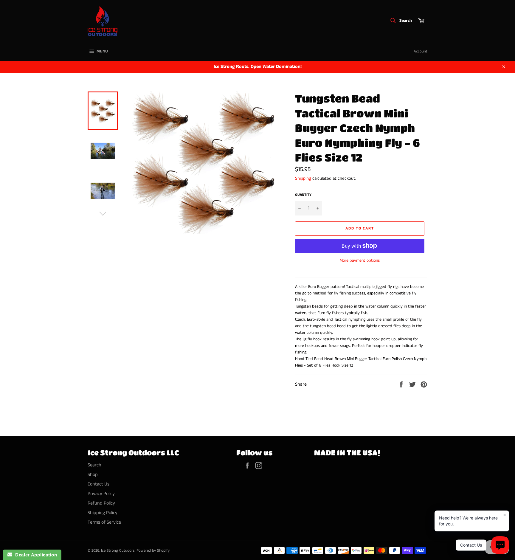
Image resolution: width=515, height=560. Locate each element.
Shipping (303, 178)
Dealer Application (34, 554)
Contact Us (98, 484)
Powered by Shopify (153, 550)
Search (94, 465)
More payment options (360, 260)
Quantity (303, 195)
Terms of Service (104, 522)
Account (420, 51)
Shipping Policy (102, 512)
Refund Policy (101, 503)
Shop (93, 474)
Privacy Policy (101, 493)
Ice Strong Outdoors (118, 550)
